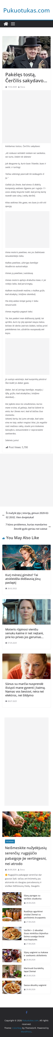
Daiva (22, 87)
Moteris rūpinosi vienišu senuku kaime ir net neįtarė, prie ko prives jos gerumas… (24, 633)
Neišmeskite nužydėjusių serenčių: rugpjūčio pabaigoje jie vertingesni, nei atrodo (26, 855)
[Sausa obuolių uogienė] (11, 987)
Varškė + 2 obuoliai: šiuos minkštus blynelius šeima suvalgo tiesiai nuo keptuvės (36, 935)
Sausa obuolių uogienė (35, 985)
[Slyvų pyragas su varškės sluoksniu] (11, 899)
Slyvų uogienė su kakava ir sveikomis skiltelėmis (36, 954)
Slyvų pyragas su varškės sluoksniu (33, 897)
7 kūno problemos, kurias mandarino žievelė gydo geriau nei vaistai (26, 526)
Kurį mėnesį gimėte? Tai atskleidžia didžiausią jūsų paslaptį (22, 579)
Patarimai (10, 841)
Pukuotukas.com (26, 10)
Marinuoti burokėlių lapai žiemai (34, 970)
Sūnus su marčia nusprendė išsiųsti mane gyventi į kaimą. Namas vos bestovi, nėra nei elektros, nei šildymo (25, 689)
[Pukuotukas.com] (5, 23)
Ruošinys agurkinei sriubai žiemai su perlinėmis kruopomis (35, 914)
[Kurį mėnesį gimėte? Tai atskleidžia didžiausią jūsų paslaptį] (26, 546)
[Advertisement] (26, 116)
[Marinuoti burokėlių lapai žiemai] (11, 972)
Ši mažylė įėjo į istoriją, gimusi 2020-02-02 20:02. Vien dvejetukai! (27, 515)
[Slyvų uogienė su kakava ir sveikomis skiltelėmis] (11, 956)
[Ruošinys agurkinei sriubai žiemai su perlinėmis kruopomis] (11, 916)
